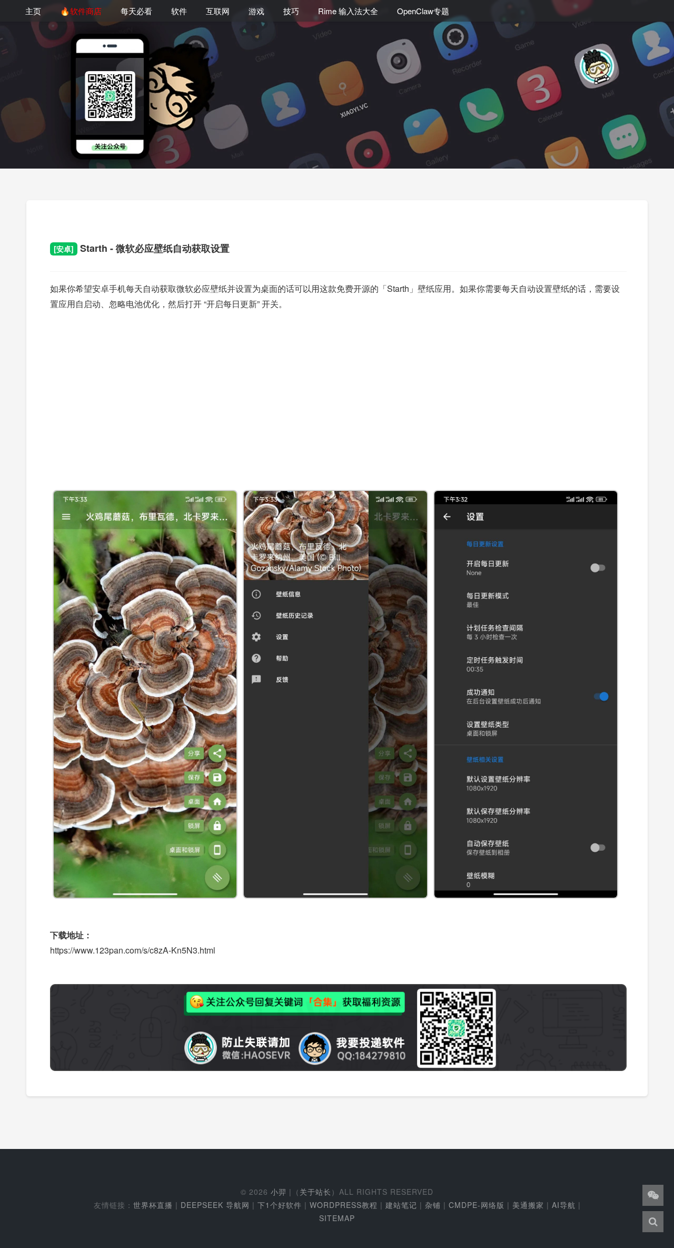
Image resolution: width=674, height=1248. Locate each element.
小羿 (278, 1191)
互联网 (218, 10)
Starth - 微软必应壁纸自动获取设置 (142, 248)
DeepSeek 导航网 (215, 1205)
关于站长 (315, 1191)
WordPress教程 (344, 1205)
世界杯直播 (153, 1205)
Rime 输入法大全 (348, 10)
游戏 (256, 10)
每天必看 (136, 10)
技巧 (291, 10)
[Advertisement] (338, 394)
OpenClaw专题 (423, 10)
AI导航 (564, 1205)
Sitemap (337, 1218)
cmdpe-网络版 (476, 1205)
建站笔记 (401, 1205)
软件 (179, 10)
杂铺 (433, 1205)
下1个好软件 (279, 1205)
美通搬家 (528, 1205)
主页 (33, 10)
